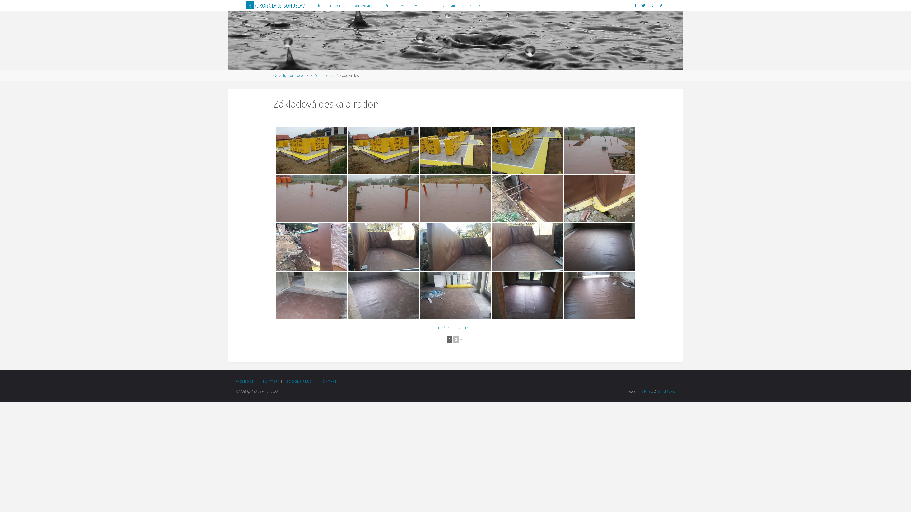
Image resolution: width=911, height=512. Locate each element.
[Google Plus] (652, 5)
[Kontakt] (661, 5)
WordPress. (666, 391)
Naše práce (319, 75)
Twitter (270, 381)
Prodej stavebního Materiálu (408, 5)
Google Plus (299, 381)
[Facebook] (635, 5)
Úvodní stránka (328, 5)
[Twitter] (643, 5)
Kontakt (476, 5)
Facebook (244, 381)
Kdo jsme (449, 5)
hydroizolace (363, 5)
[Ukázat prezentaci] (455, 328)
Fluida (648, 391)
